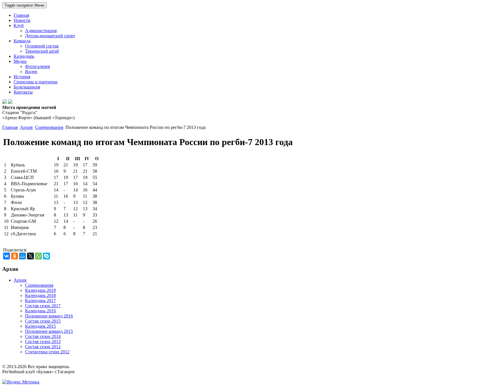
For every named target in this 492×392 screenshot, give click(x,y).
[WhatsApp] (38, 256)
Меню (24, 5)
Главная (10, 127)
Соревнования (49, 127)
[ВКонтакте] (6, 256)
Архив (26, 127)
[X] (30, 256)
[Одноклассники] (14, 256)
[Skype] (46, 256)
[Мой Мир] (22, 256)
